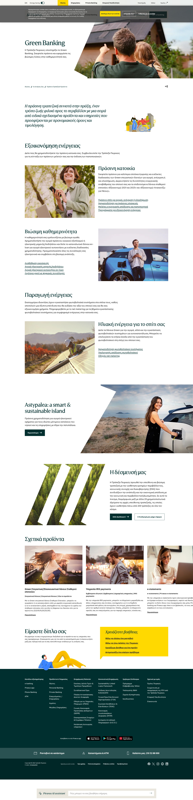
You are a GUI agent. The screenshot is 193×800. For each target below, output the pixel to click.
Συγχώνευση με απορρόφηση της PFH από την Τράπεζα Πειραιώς (157, 690)
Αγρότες (52, 703)
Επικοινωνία (152, 701)
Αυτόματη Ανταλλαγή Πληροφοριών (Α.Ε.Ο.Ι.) (107, 721)
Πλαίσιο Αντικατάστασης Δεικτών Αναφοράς (83, 695)
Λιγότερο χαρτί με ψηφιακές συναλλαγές (45, 273)
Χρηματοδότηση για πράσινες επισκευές (118, 203)
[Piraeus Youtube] (162, 764)
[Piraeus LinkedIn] (167, 764)
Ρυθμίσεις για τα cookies (146, 14)
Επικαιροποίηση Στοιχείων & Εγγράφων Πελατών (84, 718)
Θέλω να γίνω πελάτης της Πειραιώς (121, 643)
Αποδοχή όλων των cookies (110, 14)
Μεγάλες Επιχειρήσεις (58, 707)
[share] (166, 87)
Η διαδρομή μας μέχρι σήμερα (149, 517)
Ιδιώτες (27, 87)
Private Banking (55, 692)
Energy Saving (35, 3)
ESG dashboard (119, 517)
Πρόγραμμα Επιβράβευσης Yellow (131, 684)
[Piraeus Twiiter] (153, 764)
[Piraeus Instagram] (158, 764)
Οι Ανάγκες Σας (38, 87)
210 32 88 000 (152, 753)
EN (26, 3)
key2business (128, 699)
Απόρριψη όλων (129, 14)
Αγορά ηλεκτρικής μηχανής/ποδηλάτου (44, 266)
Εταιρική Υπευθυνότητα (156, 697)
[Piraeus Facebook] (149, 764)
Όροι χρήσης (81, 764)
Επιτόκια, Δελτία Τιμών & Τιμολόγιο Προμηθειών (83, 684)
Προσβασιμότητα (122, 764)
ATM (26, 696)
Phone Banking (31, 692)
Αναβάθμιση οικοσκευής (37, 263)
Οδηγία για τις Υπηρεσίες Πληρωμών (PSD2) (83, 702)
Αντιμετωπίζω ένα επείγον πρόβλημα (122, 652)
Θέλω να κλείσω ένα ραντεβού (119, 638)
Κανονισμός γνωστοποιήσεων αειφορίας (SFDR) (105, 713)
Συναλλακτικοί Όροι (81, 690)
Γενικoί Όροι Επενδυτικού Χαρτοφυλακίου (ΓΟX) (108, 698)
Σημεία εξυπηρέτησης (131, 694)
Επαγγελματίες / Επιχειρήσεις (55, 697)
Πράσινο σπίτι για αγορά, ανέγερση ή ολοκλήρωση (123, 199)
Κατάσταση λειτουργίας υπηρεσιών (83, 725)
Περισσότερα (33, 433)
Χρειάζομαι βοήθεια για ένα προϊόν (121, 647)
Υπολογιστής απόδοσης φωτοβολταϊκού (118, 352)
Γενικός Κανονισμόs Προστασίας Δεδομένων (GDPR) (83, 710)
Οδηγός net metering (109, 355)
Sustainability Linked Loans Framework (106, 684)
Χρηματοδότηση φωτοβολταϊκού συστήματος (120, 349)
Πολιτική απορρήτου (94, 764)
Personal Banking (56, 687)
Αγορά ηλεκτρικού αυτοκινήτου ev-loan (44, 269)
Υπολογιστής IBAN (130, 690)
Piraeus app (29, 687)
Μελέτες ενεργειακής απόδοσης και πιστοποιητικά (123, 206)
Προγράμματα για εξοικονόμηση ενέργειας (119, 209)
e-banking (29, 683)
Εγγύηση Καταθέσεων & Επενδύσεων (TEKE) (107, 705)
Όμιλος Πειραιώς (154, 683)
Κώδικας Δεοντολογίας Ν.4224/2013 (107, 691)
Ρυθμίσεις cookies (108, 764)
